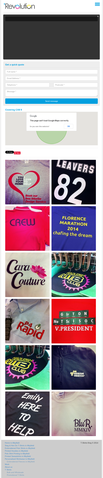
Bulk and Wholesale (15, 472)
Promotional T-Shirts (15, 475)
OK (68, 126)
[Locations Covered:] (4, 4)
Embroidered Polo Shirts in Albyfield (20, 448)
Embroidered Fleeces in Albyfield (21, 462)
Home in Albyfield (12, 443)
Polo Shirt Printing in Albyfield (17, 453)
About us (8, 467)
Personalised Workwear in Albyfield (19, 459)
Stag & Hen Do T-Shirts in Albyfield (19, 445)
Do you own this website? (39, 126)
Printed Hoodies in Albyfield (16, 451)
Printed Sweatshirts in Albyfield (18, 456)
